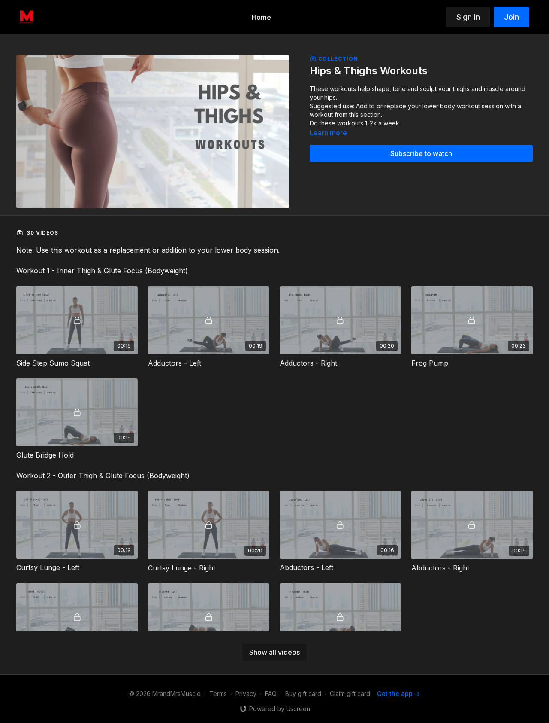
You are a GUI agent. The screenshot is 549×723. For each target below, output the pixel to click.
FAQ (271, 693)
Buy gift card (303, 693)
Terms (218, 693)
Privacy (245, 693)
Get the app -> (398, 693)
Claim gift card (350, 693)
